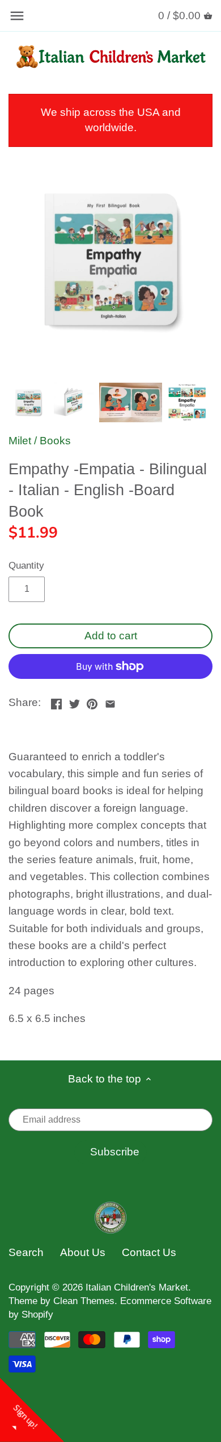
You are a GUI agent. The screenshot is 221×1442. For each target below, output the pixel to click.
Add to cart (110, 636)
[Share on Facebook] (56, 701)
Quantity (26, 565)
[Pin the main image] (92, 701)
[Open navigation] (17, 15)
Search (26, 1252)
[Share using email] (110, 701)
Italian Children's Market (137, 1287)
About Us (82, 1252)
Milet (19, 441)
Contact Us (149, 1252)
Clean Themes (83, 1301)
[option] (28, 402)
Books (55, 441)
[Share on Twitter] (74, 701)
